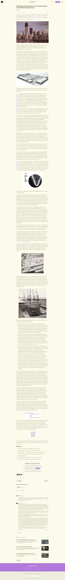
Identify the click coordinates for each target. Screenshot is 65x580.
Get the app (37, 575)
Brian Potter (18, 9)
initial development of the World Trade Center (34, 17)
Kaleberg (19, 503)
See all (18, 560)
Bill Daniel (19, 495)
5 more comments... (19, 532)
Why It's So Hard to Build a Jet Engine (23, 546)
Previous (19, 480)
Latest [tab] (20, 537)
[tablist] (20, 487)
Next (46, 480)
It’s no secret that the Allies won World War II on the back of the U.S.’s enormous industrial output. (27, 555)
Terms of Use (36, 470)
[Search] (52, 2)
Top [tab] (17, 537)
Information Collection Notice (32, 471)
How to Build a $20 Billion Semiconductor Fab (25, 539)
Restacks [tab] (22, 487)
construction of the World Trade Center (27, 19)
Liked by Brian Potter (21, 496)
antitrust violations (20, 241)
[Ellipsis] (48, 495)
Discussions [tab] (23, 537)
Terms (34, 573)
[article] (32, 542)
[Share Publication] (54, 2)
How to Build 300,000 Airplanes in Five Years (25, 553)
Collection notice (38, 573)
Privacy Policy (39, 471)
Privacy (32, 573)
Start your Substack (30, 575)
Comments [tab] (18, 487)
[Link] (15, 446)
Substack (28, 578)
